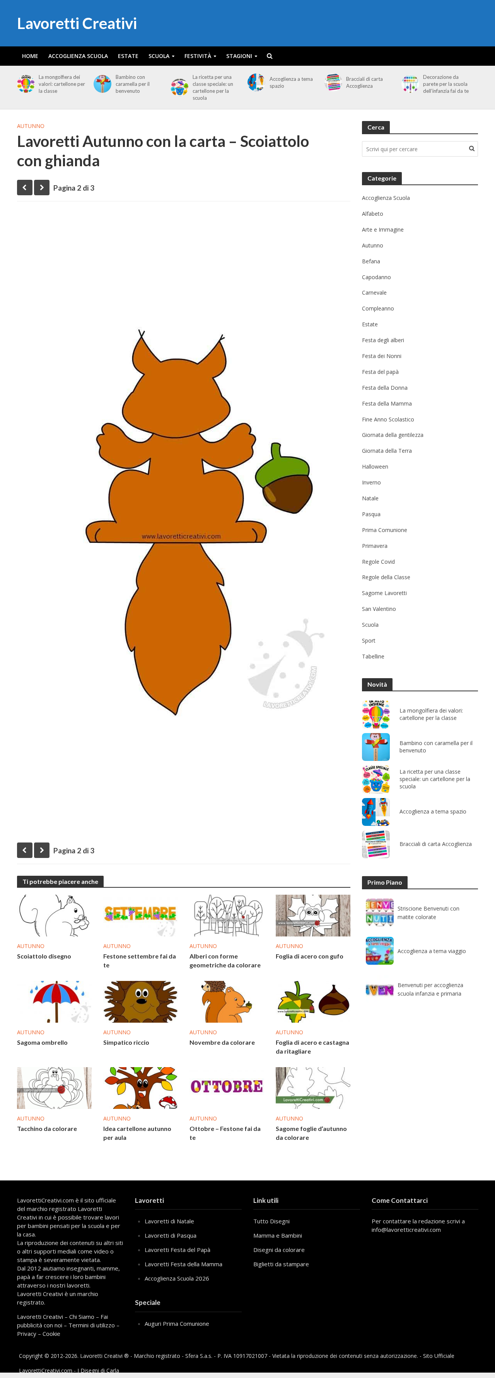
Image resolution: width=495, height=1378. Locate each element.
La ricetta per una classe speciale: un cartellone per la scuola (213, 87)
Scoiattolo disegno (44, 956)
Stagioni (239, 56)
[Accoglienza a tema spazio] (255, 82)
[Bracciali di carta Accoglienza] (332, 82)
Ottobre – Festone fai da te (225, 1133)
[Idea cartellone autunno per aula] (140, 1087)
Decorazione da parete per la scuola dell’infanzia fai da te (446, 84)
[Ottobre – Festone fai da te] (226, 1087)
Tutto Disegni (271, 1221)
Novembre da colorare (222, 1042)
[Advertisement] (184, 267)
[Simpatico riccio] (140, 1001)
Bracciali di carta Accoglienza (364, 82)
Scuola (158, 56)
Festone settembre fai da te (139, 960)
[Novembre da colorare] (226, 1001)
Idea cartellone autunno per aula (137, 1133)
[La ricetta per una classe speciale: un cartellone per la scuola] (178, 87)
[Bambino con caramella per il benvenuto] (101, 84)
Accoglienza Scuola (78, 56)
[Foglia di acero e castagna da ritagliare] (313, 1001)
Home (30, 56)
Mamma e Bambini (277, 1235)
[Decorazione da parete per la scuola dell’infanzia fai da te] (408, 84)
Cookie (51, 1333)
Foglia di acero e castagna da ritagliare (312, 1047)
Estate (128, 56)
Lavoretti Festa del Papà (177, 1250)
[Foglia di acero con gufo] (313, 915)
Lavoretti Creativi (77, 23)
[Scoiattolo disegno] (54, 915)
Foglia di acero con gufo (309, 956)
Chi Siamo (81, 1316)
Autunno (30, 126)
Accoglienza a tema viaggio (432, 951)
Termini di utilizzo (91, 1325)
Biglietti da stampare (281, 1264)
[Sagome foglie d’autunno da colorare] (313, 1087)
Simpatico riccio (126, 1042)
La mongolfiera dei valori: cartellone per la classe (62, 84)
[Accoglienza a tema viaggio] (380, 951)
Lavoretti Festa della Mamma (183, 1264)
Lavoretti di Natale (169, 1221)
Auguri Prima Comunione (177, 1323)
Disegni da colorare (279, 1250)
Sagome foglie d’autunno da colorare (311, 1133)
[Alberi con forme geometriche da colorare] (226, 915)
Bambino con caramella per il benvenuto (133, 84)
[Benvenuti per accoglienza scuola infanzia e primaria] (380, 989)
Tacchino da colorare (47, 1128)
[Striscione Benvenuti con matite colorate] (380, 912)
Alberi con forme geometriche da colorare (225, 960)
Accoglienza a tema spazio (291, 82)
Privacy (26, 1333)
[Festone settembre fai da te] (140, 915)
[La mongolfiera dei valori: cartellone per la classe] (24, 84)
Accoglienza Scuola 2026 (177, 1278)
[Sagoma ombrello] (54, 1001)
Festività (197, 56)
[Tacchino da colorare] (54, 1087)
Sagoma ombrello (42, 1042)
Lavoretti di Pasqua (170, 1235)
